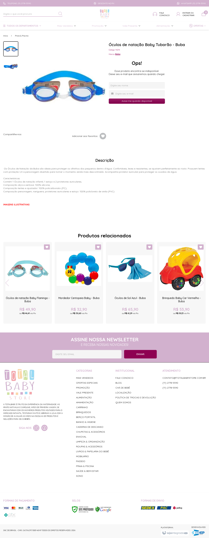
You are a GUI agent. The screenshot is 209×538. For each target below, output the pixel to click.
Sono (79, 475)
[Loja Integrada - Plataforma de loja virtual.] (175, 533)
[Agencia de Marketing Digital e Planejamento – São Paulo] (198, 533)
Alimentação (84, 397)
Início (5, 35)
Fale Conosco (124, 377)
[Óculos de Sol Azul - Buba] (130, 282)
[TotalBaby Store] (105, 14)
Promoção (83, 387)
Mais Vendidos (84, 377)
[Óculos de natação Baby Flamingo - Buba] (27, 282)
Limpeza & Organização (90, 441)
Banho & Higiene (86, 422)
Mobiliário (82, 456)
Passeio (80, 461)
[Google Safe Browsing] (103, 509)
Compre (28, 316)
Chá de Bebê (122, 387)
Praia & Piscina (21, 35)
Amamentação (84, 402)
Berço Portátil (86, 417)
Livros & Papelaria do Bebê (92, 451)
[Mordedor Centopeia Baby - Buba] (79, 282)
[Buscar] (60, 14)
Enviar (140, 354)
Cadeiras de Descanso (89, 426)
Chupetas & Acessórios (90, 431)
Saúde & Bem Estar (87, 471)
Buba (117, 54)
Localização (123, 392)
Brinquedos (83, 412)
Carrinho (82, 407)
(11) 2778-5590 (170, 382)
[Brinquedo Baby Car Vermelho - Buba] (181, 282)
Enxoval (81, 436)
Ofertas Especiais (87, 382)
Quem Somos (123, 402)
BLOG (118, 382)
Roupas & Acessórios (89, 446)
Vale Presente (84, 392)
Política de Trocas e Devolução (135, 397)
